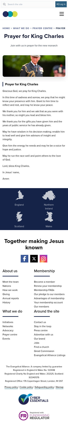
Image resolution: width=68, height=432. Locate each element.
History (6, 302)
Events (6, 338)
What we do (21, 28)
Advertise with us (43, 334)
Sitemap (59, 387)
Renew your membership (48, 286)
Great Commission (44, 351)
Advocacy (8, 330)
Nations (7, 286)
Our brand (39, 338)
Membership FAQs (44, 290)
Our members (41, 306)
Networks (8, 326)
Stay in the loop (42, 326)
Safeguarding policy (44, 387)
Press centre (41, 330)
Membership (44, 270)
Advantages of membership (49, 298)
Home (6, 28)
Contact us (40, 322)
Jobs (36, 342)
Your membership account (48, 302)
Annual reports (11, 298)
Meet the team (11, 281)
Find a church (41, 347)
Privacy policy (11, 387)
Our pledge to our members (49, 294)
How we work (10, 290)
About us (10, 270)
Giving (6, 294)
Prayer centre (43, 28)
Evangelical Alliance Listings (49, 355)
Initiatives (8, 322)
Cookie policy (26, 387)
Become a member (44, 281)
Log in (62, 4)
